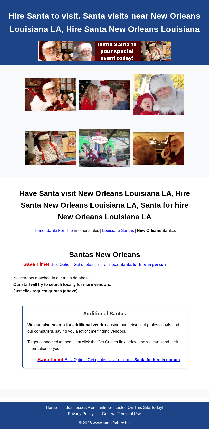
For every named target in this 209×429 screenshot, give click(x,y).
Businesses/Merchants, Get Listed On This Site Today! (114, 407)
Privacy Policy (81, 414)
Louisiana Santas (118, 230)
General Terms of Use (121, 414)
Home (51, 407)
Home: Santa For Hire (53, 230)
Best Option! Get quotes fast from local (94, 264)
